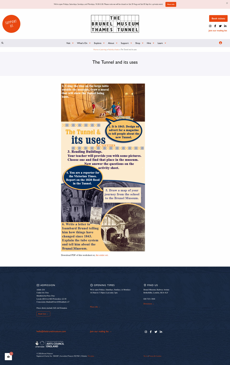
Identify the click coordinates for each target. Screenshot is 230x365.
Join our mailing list (218, 30)
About (111, 43)
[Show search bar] (2, 43)
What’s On (82, 43)
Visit (68, 43)
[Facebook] (215, 26)
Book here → (43, 314)
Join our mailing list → (101, 331)
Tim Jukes (91, 356)
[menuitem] (68, 43)
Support (125, 43)
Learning (103, 49)
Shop (137, 43)
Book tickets (218, 18)
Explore (97, 43)
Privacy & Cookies (155, 356)
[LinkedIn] (225, 26)
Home (95, 49)
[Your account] (220, 42)
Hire (149, 43)
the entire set (102, 255)
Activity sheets (113, 49)
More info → (95, 307)
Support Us (11, 24)
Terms (146, 356)
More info (170, 4)
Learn (160, 43)
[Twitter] (220, 26)
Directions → (149, 304)
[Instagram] (210, 26)
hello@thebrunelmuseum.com (51, 331)
